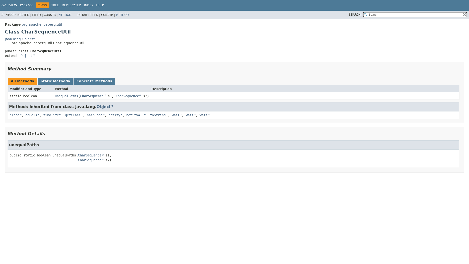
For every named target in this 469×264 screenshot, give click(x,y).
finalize (51, 115)
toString (158, 115)
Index (88, 5)
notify (114, 115)
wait (176, 115)
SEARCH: (355, 14)
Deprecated (71, 5)
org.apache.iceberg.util (42, 24)
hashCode (94, 115)
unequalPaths (66, 96)
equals (31, 115)
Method (65, 15)
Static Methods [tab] (55, 81)
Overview (9, 5)
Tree (55, 5)
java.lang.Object (19, 39)
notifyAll (135, 115)
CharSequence (92, 96)
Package (26, 5)
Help (100, 5)
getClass (73, 115)
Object (26, 56)
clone (14, 115)
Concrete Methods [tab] (94, 81)
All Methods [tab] (22, 81)
